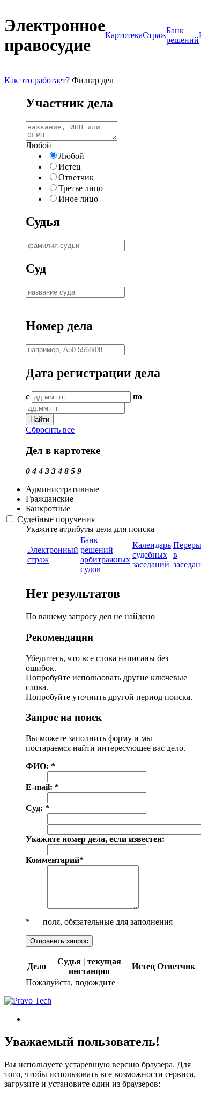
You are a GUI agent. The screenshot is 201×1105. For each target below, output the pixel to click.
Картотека (124, 35)
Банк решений (182, 35)
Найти (39, 419)
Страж (154, 35)
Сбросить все (50, 429)
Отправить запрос (59, 941)
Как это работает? (38, 80)
